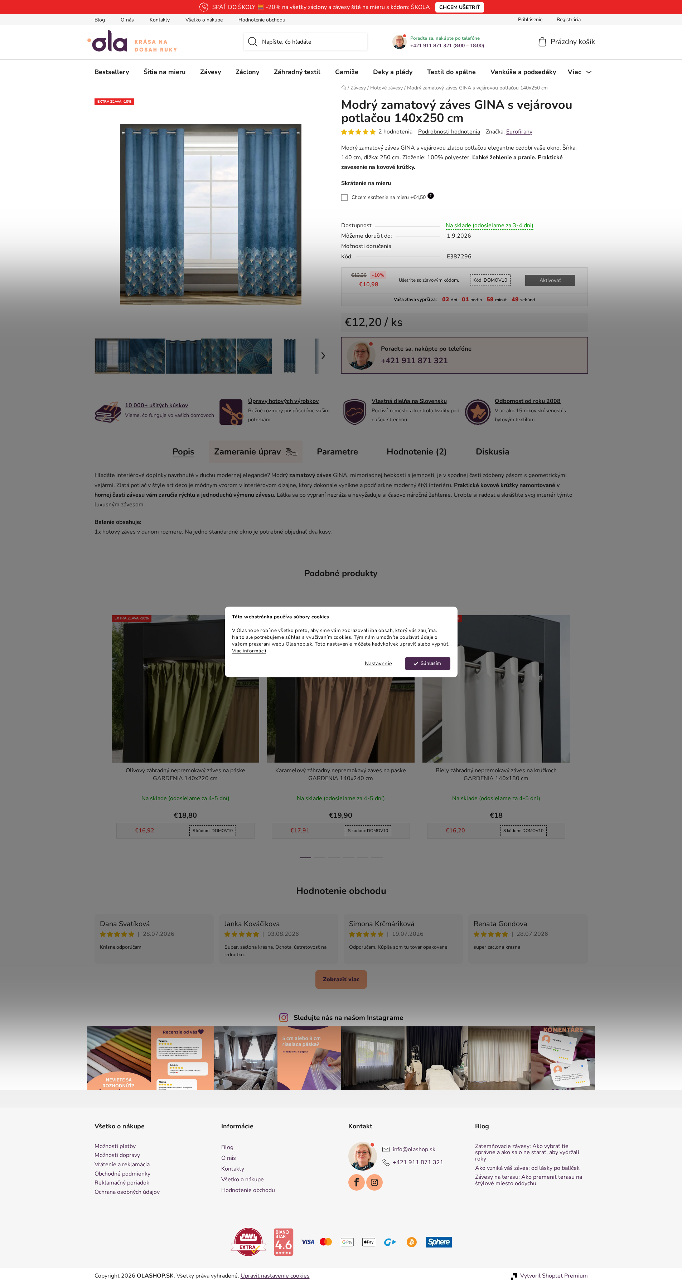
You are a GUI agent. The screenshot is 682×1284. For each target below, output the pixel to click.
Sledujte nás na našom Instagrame (348, 1017)
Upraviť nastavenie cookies (275, 1276)
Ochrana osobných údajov (127, 1192)
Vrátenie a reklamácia (122, 1165)
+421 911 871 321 (414, 360)
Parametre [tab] (337, 451)
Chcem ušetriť (459, 7)
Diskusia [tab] (492, 451)
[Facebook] (356, 1182)
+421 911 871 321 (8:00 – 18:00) (447, 45)
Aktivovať (550, 280)
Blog (100, 19)
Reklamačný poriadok (122, 1183)
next (582, 734)
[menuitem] (111, 72)
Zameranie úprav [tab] (247, 451)
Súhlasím (431, 663)
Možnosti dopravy (117, 1155)
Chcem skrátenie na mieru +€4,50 (392, 197)
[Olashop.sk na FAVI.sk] (248, 1242)
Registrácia (569, 19)
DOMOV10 (490, 280)
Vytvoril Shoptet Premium (554, 1276)
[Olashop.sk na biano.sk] (284, 1242)
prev (100, 734)
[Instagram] (374, 1182)
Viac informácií (249, 650)
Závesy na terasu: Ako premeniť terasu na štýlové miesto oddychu (528, 1180)
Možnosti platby (115, 1146)
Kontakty (160, 19)
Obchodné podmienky (122, 1174)
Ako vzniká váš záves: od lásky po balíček (527, 1168)
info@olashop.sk (414, 1149)
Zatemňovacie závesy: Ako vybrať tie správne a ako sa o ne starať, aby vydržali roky (527, 1152)
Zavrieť (390, 385)
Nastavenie (378, 663)
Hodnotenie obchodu (261, 19)
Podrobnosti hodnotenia (449, 132)
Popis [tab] (183, 451)
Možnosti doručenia (366, 246)
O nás (127, 19)
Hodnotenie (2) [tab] (417, 451)
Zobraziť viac (341, 979)
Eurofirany (519, 132)
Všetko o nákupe (204, 19)
